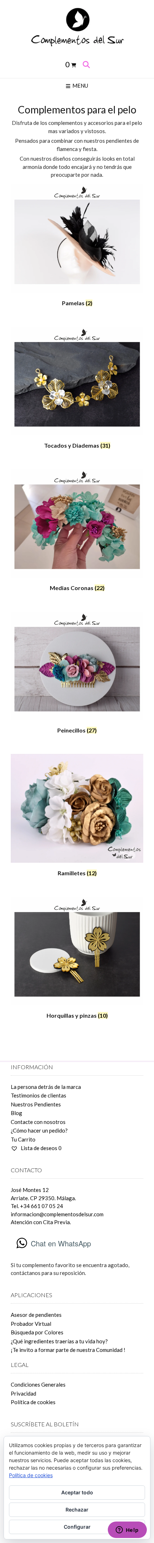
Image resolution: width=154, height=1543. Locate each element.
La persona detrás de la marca (46, 1087)
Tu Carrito (23, 1139)
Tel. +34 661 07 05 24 (37, 1206)
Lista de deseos (41, 1148)
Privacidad (23, 1393)
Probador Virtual (31, 1323)
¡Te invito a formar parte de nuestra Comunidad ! (68, 1350)
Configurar (77, 1527)
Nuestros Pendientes (36, 1104)
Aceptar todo (77, 1492)
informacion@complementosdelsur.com (57, 1214)
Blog (16, 1113)
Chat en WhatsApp (61, 1243)
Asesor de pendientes (36, 1314)
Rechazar (77, 1510)
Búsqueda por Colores (37, 1332)
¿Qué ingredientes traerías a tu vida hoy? (59, 1341)
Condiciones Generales (38, 1384)
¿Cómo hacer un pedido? (39, 1130)
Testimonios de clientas (38, 1095)
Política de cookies (33, 1402)
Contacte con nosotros (38, 1122)
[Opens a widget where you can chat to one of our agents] (127, 1530)
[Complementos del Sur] (77, 26)
